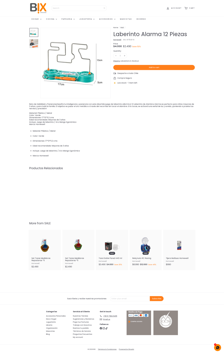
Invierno (141, 19)
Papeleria (67, 19)
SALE (122, 28)
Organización (52, 328)
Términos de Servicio (82, 331)
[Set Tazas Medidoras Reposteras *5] (44, 250)
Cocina (50, 19)
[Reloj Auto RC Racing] (145, 249)
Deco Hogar (51, 319)
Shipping (116, 61)
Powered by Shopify (126, 349)
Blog (48, 334)
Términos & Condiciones (107, 349)
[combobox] (79, 8)
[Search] (104, 8)
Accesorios (106, 19)
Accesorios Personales (56, 316)
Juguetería (86, 19)
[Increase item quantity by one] (124, 55)
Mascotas (126, 19)
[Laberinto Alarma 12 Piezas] (42, 194)
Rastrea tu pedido (81, 328)
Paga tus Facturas (81, 322)
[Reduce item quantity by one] (115, 55)
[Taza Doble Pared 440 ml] (112, 249)
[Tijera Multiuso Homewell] (179, 249)
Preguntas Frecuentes (82, 334)
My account (78, 337)
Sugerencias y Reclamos (83, 319)
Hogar (36, 19)
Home (115, 28)
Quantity (117, 51)
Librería (49, 325)
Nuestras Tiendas (80, 316)
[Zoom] (75, 63)
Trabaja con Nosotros (82, 325)
